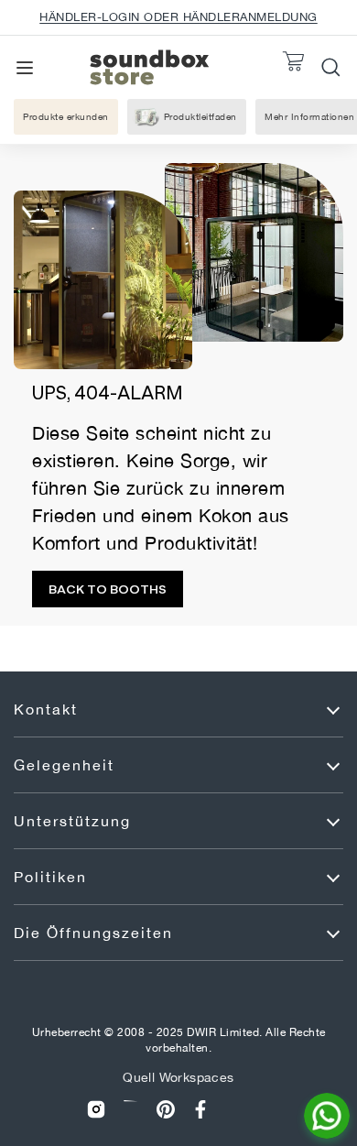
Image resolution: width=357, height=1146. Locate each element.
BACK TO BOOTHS (108, 589)
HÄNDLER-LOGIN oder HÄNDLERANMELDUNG (178, 17)
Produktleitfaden (200, 116)
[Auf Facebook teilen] (200, 1109)
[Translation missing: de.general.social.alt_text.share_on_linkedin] (131, 1109)
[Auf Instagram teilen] (96, 1109)
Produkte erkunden (66, 116)
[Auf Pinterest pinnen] (166, 1109)
